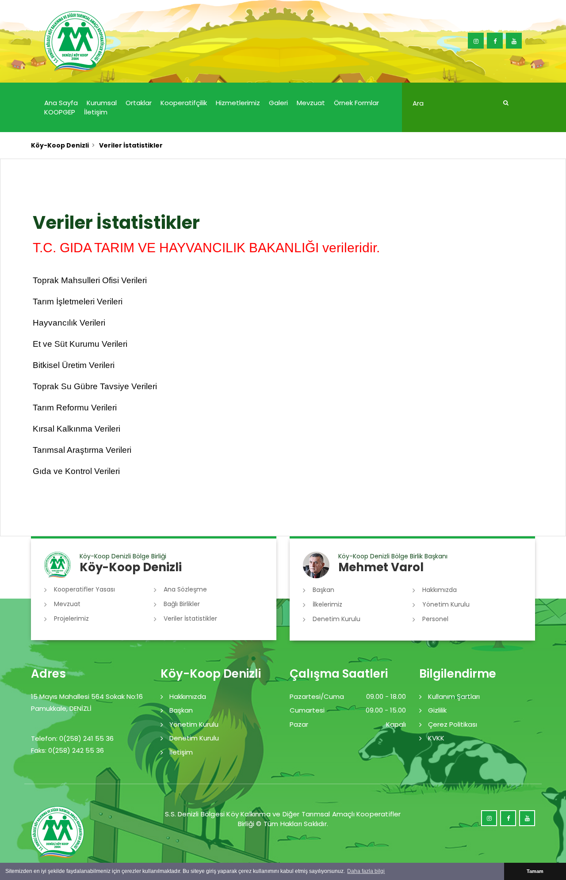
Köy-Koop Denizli (60, 145)
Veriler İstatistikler (190, 618)
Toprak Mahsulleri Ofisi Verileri (90, 280)
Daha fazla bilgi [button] (366, 871)
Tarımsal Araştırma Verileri (82, 450)
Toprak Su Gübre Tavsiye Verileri (95, 386)
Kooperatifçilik (184, 102)
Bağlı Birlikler (182, 603)
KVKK (436, 738)
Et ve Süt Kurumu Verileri (80, 344)
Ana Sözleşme (185, 589)
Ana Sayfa (61, 102)
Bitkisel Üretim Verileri (74, 365)
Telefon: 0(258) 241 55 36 (72, 738)
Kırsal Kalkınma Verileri (76, 428)
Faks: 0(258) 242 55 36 (67, 750)
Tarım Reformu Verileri (75, 407)
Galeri (278, 102)
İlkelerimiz (327, 604)
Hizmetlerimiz (238, 102)
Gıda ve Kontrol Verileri (76, 471)
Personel (435, 618)
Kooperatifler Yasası (84, 589)
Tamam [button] (535, 871)
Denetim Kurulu (336, 618)
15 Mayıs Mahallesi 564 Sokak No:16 (87, 696)
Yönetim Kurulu (446, 604)
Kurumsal (102, 102)
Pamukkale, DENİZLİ (61, 708)
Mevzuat (311, 102)
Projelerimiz (71, 618)
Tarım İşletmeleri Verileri (77, 301)
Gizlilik (437, 710)
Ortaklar (139, 102)
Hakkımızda (439, 589)
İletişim (95, 112)
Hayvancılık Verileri (69, 322)
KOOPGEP (59, 112)
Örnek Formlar (356, 102)
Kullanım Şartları (454, 696)
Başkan (323, 589)
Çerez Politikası (452, 724)
